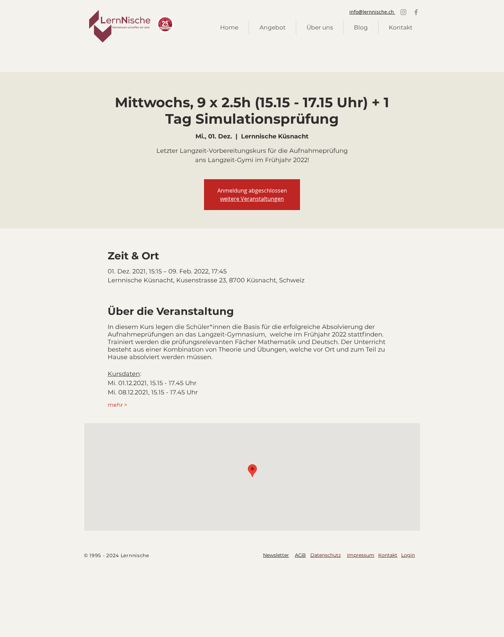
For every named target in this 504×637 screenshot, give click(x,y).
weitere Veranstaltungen (252, 199)
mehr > (117, 405)
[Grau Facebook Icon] (416, 12)
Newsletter (276, 555)
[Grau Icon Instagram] (403, 12)
